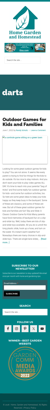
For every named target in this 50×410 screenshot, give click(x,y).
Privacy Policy (30, 408)
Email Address (11, 283)
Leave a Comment (38, 130)
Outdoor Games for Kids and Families (24, 122)
